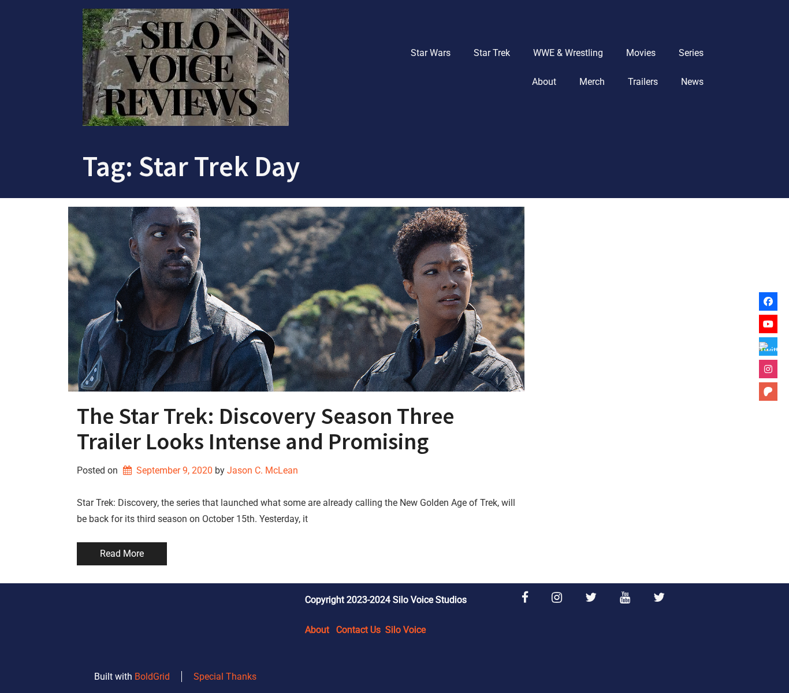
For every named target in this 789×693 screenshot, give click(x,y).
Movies (641, 52)
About (544, 81)
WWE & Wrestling (568, 52)
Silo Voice (405, 629)
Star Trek (492, 52)
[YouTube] (768, 324)
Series (691, 52)
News (692, 81)
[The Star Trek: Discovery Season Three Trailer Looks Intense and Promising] (296, 299)
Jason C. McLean (262, 470)
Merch (592, 81)
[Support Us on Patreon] (768, 391)
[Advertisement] (627, 380)
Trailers (643, 81)
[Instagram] (768, 369)
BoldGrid (152, 676)
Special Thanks (224, 676)
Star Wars (431, 52)
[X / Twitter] (768, 346)
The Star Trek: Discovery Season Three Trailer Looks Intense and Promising (265, 428)
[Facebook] (768, 301)
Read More (122, 553)
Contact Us (358, 629)
